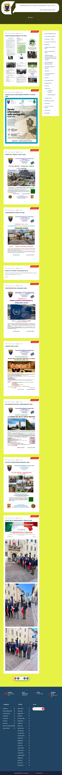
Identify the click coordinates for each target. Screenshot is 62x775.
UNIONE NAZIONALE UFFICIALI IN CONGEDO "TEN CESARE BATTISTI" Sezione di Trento (50, 57)
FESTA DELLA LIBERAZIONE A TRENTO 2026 (18, 520)
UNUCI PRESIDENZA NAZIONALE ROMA (47, 9)
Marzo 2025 (20, 725)
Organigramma (48, 83)
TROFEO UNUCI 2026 (11, 346)
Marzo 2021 (20, 762)
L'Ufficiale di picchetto (50, 91)
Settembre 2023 (21, 755)
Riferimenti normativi (49, 100)
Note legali (47, 113)
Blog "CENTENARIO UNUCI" (50, 33)
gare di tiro (5, 723)
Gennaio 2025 (20, 730)
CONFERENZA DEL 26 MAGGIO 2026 (16, 288)
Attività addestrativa (7, 711)
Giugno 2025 (20, 720)
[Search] (43, 709)
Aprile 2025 (20, 723)
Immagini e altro (48, 98)
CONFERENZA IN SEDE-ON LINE (15, 212)
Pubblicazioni (48, 88)
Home (6, 276)
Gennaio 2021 (20, 765)
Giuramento (47, 103)
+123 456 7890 (39, 693)
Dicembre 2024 (21, 733)
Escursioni (5, 720)
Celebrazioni (5, 715)
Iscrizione (47, 85)
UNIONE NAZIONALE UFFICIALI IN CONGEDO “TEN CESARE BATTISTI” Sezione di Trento (37, 5)
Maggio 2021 (20, 757)
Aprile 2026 (20, 715)
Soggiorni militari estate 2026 (50, 48)
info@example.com (11, 694)
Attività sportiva (6, 713)
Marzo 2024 (20, 745)
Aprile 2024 (20, 743)
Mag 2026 (34, 150)
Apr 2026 (35, 400)
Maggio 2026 (20, 713)
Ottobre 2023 (20, 752)
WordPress (45, 773)
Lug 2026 (35, 90)
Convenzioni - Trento (49, 39)
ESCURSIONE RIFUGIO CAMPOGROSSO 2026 (18, 404)
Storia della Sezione (49, 80)
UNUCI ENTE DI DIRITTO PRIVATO (49, 67)
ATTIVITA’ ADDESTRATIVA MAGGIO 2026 (17, 462)
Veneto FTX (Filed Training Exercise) (16, 271)
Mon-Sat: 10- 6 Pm (54, 696)
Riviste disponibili (51, 94)
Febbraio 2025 (21, 728)
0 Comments (20, 33)
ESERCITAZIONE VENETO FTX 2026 (15, 36)
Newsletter (47, 44)
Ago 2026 (35, 31)
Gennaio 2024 (20, 750)
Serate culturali (6, 728)
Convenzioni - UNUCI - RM (50, 41)
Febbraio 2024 (21, 748)
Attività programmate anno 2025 (49, 74)
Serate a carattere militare (8, 725)
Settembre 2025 (21, 718)
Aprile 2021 (20, 760)
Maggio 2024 (20, 740)
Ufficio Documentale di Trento (50, 52)
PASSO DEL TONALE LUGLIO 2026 (15, 154)
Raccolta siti (47, 110)
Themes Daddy (32, 773)
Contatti (47, 77)
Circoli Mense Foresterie (50, 36)
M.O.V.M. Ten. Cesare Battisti (49, 107)
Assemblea (5, 708)
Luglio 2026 (20, 711)
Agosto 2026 (20, 708)
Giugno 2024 (20, 738)
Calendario (47, 70)
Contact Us (24, 695)
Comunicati (5, 718)
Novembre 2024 (21, 735)
